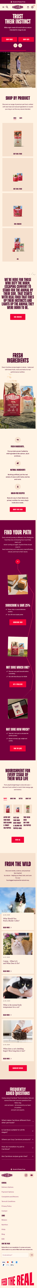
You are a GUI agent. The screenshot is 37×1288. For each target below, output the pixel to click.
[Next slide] (20, 45)
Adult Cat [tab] (28, 798)
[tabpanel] (17, 192)
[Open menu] (3, 7)
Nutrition (5, 1225)
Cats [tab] (20, 118)
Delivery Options (7, 1187)
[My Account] (32, 7)
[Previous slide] (15, 45)
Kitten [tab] (20, 798)
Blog (3, 1234)
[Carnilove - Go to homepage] (17, 7)
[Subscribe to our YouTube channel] (31, 1175)
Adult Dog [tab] (13, 798)
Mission (4, 1220)
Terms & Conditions (8, 1201)
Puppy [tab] (5, 798)
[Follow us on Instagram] (26, 1175)
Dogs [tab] (15, 118)
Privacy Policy (6, 1206)
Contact (4, 1211)
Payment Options (8, 1192)
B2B (3, 1239)
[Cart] (28, 7)
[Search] (7, 7)
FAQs (3, 1229)
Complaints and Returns (10, 1197)
